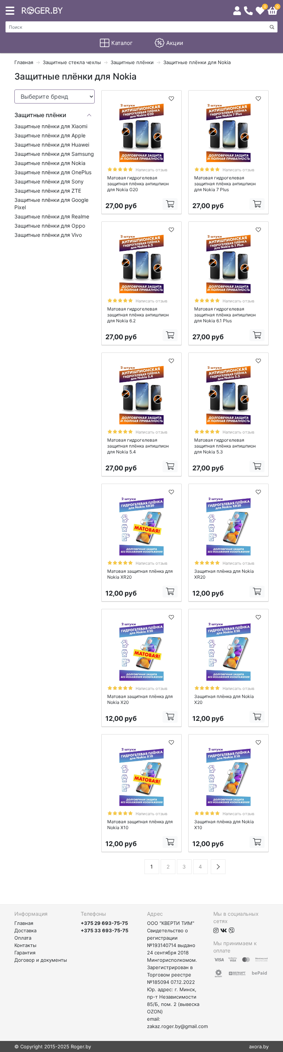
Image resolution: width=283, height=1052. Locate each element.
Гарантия (24, 952)
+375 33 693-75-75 (104, 930)
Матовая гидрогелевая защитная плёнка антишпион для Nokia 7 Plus (225, 183)
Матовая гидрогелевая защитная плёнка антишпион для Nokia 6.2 (138, 314)
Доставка (25, 930)
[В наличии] (170, 204)
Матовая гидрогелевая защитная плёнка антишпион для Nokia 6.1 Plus (225, 314)
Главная (23, 923)
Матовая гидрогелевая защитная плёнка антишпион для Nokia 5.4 (138, 446)
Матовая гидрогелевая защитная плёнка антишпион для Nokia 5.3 (225, 446)
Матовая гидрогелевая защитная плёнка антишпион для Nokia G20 (138, 183)
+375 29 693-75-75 (104, 923)
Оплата (22, 938)
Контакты (25, 945)
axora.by (259, 1046)
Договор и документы (40, 960)
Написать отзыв (151, 169)
